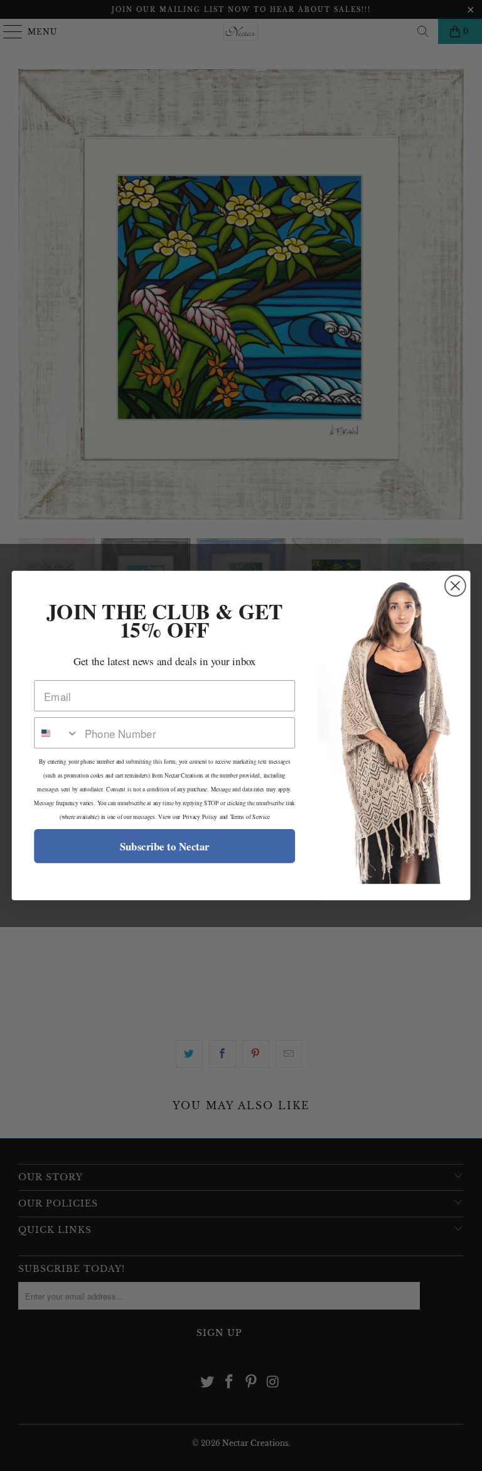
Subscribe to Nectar (165, 846)
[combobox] (56, 733)
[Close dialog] (455, 585)
